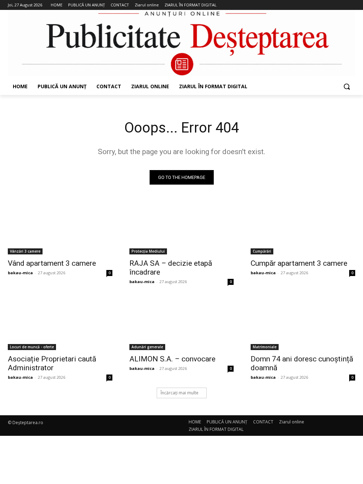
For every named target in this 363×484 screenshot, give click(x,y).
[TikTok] (341, 5)
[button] (346, 86)
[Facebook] (322, 5)
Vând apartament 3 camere (52, 263)
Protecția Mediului (148, 251)
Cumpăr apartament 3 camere (299, 263)
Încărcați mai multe (180, 393)
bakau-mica (20, 272)
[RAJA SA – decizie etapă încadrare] (181, 228)
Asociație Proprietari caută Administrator (52, 363)
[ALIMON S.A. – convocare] (181, 324)
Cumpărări (262, 251)
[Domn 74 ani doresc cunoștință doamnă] (303, 324)
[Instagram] (332, 5)
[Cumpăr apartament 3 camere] (303, 228)
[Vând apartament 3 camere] (60, 228)
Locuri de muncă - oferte (32, 346)
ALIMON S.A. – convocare (172, 359)
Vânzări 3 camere (25, 251)
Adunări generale (147, 346)
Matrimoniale (265, 346)
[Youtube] (351, 5)
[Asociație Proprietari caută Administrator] (60, 324)
